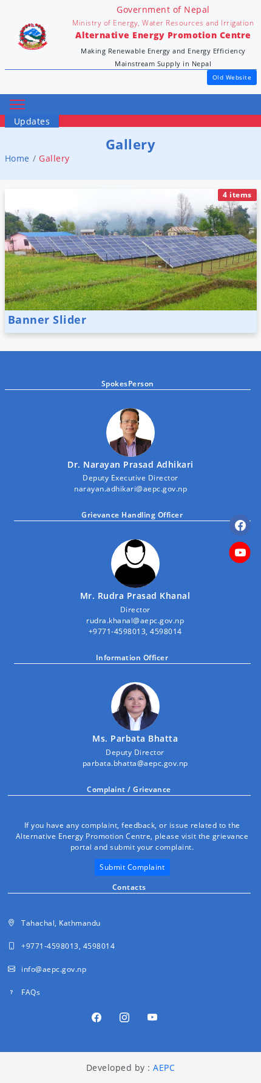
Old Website (232, 77)
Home (17, 158)
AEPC (164, 1067)
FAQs (30, 992)
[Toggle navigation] (17, 105)
